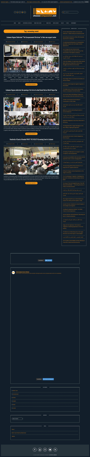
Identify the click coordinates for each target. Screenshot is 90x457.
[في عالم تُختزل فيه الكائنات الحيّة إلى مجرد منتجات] (70, 280)
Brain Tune (48, 23)
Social (14, 408)
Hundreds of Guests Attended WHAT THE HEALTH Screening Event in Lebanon (31, 139)
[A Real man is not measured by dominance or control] (20, 362)
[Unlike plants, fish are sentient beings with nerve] (53, 365)
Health (14, 401)
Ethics (67, 23)
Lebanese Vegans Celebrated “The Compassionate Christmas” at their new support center (31, 37)
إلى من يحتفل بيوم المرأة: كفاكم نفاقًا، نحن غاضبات (72, 190)
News (14, 404)
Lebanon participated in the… (56, 2)
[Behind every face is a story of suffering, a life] (70, 365)
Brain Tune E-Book (37, 23)
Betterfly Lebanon (53, 454)
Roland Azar (25, 41)
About (19, 23)
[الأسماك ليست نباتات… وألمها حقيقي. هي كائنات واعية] (20, 285)
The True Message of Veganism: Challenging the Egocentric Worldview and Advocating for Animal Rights (73, 178)
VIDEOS (13, 436)
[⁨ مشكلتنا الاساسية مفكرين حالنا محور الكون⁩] (20, 317)
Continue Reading (31, 84)
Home (15, 23)
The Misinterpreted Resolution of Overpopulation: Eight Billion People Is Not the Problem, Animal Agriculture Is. (73, 44)
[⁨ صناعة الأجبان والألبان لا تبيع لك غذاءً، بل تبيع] (70, 328)
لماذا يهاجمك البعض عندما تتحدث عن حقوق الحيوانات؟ (72, 162)
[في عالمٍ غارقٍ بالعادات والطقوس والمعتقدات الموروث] (53, 285)
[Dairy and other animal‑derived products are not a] (53, 334)
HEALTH (62, 23)
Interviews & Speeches (27, 23)
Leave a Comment (39, 41)
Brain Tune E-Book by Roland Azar (19, 432)
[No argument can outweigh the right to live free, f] (37, 360)
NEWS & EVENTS (56, 23)
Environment (73, 23)
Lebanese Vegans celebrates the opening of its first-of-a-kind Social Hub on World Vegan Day (31, 90)
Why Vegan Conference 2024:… (23, 2)
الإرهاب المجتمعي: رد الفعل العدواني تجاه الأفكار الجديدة (73, 237)
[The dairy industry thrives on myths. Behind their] (37, 295)
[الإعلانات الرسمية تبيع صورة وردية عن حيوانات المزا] (37, 324)
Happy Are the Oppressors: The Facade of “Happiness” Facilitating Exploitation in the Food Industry (73, 226)
